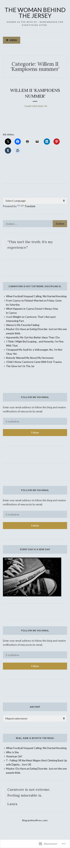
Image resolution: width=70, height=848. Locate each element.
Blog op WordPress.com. (35, 820)
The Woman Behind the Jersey (35, 12)
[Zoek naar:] (35, 223)
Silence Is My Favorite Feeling (22, 325)
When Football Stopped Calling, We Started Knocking (36, 296)
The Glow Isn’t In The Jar (20, 366)
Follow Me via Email (35, 397)
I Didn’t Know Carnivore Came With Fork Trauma (34, 361)
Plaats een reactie (36, 106)
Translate (29, 206)
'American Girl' (14, 756)
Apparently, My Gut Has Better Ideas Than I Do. (33, 337)
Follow (35, 432)
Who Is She (12, 752)
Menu (13, 40)
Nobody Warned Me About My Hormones (30, 357)
